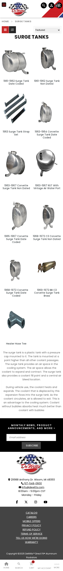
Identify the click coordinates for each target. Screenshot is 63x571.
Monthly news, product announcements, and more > (31, 427)
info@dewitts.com (33, 487)
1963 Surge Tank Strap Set (16, 133)
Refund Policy (32, 529)
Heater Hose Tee (16, 343)
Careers (31, 517)
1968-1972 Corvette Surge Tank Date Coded (16, 293)
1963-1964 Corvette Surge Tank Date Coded (47, 134)
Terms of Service (31, 534)
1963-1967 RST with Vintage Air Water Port (46, 187)
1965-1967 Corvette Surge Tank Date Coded (16, 239)
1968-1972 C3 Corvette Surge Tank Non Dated (47, 238)
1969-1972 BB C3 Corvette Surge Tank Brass (46, 293)
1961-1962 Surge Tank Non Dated (47, 82)
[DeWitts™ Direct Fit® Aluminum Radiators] (31, 464)
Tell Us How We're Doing (31, 538)
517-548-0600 (33, 483)
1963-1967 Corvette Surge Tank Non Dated (16, 187)
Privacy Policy (31, 525)
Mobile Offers (31, 521)
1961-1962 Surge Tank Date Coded (16, 82)
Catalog (31, 513)
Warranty (31, 542)
